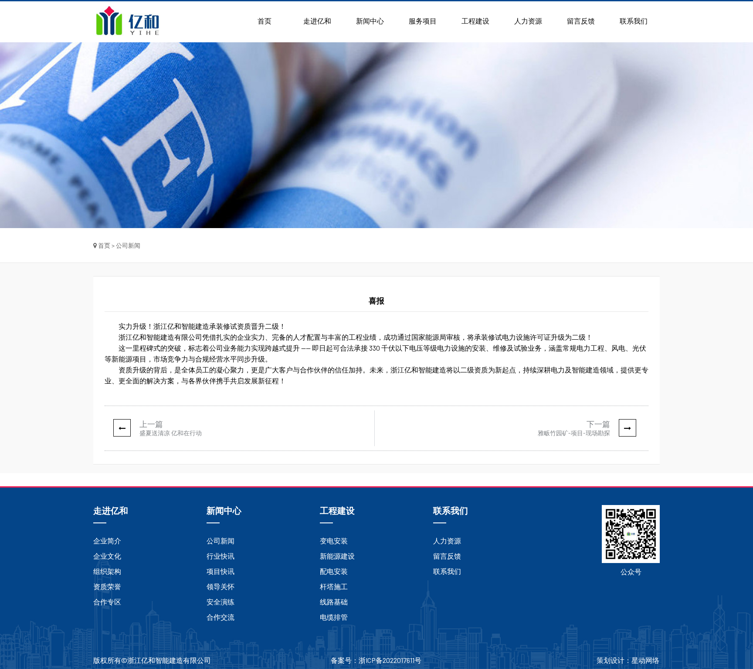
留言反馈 (581, 21)
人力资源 (528, 21)
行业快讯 (220, 556)
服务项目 (423, 21)
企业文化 (107, 556)
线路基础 (334, 601)
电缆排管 (334, 617)
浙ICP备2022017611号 (390, 660)
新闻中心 (370, 21)
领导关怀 (220, 586)
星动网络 (645, 660)
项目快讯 (220, 571)
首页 (264, 21)
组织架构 (107, 571)
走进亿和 (317, 21)
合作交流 (220, 617)
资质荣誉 (107, 586)
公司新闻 (220, 540)
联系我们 (634, 21)
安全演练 (220, 601)
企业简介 (107, 540)
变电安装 (334, 540)
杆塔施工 (334, 586)
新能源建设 (337, 556)
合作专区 (107, 601)
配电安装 (334, 571)
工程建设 (475, 21)
